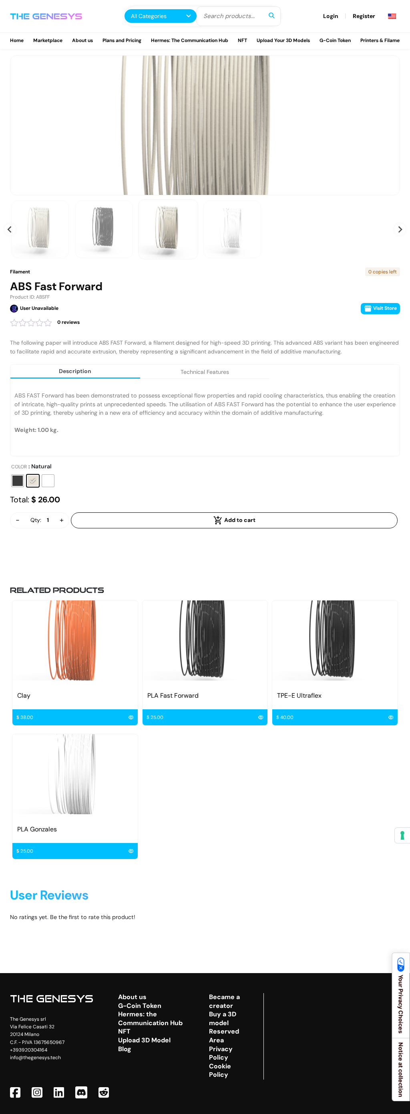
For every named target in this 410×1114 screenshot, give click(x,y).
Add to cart (239, 519)
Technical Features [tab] (205, 371)
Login (330, 16)
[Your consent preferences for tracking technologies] (402, 835)
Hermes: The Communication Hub (189, 40)
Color (19, 467)
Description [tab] (75, 371)
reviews (68, 322)
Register (364, 16)
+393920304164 (28, 1050)
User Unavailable (39, 308)
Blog (124, 1049)
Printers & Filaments (383, 40)
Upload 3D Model (144, 1040)
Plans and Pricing (121, 40)
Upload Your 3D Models (283, 40)
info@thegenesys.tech (35, 1057)
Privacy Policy (221, 1053)
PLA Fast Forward (173, 695)
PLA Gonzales (37, 829)
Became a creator (224, 1001)
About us (82, 40)
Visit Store (384, 308)
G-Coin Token (335, 40)
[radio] (18, 481)
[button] (40, 229)
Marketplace (47, 40)
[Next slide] (400, 229)
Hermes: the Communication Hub (150, 1018)
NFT (242, 40)
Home (17, 40)
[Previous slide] (10, 229)
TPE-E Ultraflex (299, 695)
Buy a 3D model (222, 1018)
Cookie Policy (220, 1070)
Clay (23, 695)
